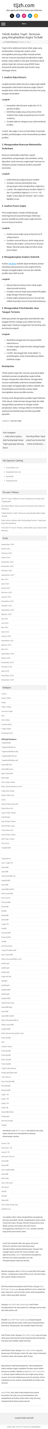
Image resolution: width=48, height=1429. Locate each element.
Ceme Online (6, 698)
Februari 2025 (6, 553)
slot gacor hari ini (8, 1156)
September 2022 (7, 610)
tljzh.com (24, 5)
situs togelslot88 (7, 1170)
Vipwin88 (9, 476)
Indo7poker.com (12, 468)
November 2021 (7, 640)
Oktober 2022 (6, 606)
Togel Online (6, 729)
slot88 (3, 941)
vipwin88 (4, 872)
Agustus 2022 (6, 614)
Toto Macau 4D (7, 830)
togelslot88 (5, 880)
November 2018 (7, 680)
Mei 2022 (4, 627)
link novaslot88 (7, 893)
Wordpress (36, 1427)
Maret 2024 (5, 557)
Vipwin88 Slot (6, 765)
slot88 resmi (6, 1209)
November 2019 (7, 662)
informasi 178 (6, 1148)
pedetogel (5, 963)
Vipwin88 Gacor (7, 769)
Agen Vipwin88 (7, 773)
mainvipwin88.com (8, 876)
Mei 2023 (4, 579)
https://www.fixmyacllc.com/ (12, 1033)
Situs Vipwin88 (7, 955)
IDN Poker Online (7, 839)
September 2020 (7, 654)
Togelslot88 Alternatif (9, 751)
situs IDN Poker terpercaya (18, 1304)
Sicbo (3, 800)
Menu (24, 24)
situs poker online (8, 782)
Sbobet (4, 1196)
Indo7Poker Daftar (8, 821)
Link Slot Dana (6, 946)
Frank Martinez (11, 42)
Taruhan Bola (6, 724)
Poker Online (6, 707)
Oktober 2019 (6, 667)
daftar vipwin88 (7, 1025)
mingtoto (12, 264)
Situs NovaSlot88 (7, 1081)
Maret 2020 (5, 658)
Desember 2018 (7, 675)
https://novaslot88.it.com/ (11, 959)
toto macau (5, 898)
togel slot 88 (6, 976)
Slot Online (5, 720)
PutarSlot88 (6, 1038)
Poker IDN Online (7, 791)
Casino (4, 694)
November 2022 (7, 601)
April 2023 (5, 584)
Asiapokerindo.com (13, 472)
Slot (2, 716)
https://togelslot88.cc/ (10, 1020)
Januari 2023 (6, 597)
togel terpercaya (7, 1003)
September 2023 (7, 575)
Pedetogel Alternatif (9, 1073)
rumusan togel (15, 421)
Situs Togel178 (7, 863)
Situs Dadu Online (28, 1335)
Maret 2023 (5, 588)
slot (2, 1042)
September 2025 (7, 544)
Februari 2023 (6, 592)
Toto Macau (6, 1077)
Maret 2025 (5, 549)
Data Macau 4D (7, 808)
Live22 (18, 1255)
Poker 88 (4, 1108)
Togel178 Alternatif (8, 950)
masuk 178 (5, 1143)
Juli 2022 (4, 619)
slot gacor (5, 1187)
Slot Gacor (5, 843)
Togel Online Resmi (8, 1068)
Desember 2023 (7, 562)
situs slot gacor (7, 1183)
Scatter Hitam (6, 1046)
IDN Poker (5, 778)
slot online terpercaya (9, 1205)
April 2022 (5, 632)
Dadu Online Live (7, 795)
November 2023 (7, 566)
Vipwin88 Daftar (7, 1112)
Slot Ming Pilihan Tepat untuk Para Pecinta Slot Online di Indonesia (35, 440)
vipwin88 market (7, 889)
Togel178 (5, 924)
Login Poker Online (8, 813)
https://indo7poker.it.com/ (11, 786)
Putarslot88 (5, 902)
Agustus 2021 (6, 645)
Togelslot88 (6, 743)
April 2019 (5, 671)
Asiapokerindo (11, 481)
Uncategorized (7, 733)
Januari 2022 (6, 636)
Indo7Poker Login (8, 826)
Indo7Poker (5, 817)
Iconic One (11, 1427)
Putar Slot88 (6, 1059)
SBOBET (4, 981)
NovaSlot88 (5, 1086)
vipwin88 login (6, 1007)
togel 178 (5, 1094)
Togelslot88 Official (9, 756)
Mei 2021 (4, 649)
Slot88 (3, 911)
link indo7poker (7, 1121)
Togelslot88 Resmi (8, 747)
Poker (3, 702)
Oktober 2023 (6, 570)
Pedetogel (5, 1116)
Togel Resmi (6, 858)
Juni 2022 (5, 623)
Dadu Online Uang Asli (9, 804)
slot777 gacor (20, 1130)
